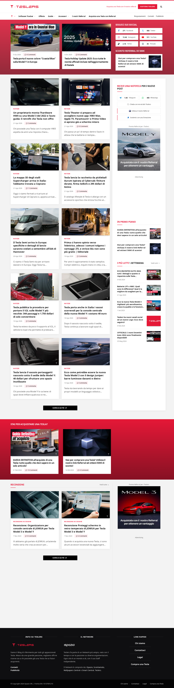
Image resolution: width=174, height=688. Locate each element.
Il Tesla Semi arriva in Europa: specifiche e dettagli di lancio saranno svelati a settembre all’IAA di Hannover (34, 247)
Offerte (42, 16)
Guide (50, 16)
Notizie (16, 109)
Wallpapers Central (72, 670)
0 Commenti (83, 55)
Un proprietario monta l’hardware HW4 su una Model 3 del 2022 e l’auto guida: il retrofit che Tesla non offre (34, 115)
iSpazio (89, 667)
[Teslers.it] (25, 6)
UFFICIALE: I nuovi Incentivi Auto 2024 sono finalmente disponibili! (129, 335)
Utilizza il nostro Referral (140, 111)
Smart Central (88, 670)
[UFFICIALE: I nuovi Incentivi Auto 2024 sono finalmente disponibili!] (154, 336)
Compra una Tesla (140, 664)
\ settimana (130, 263)
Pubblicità (159, 16)
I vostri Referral (78, 16)
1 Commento (32, 188)
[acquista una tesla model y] (139, 149)
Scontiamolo (99, 667)
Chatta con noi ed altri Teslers (140, 104)
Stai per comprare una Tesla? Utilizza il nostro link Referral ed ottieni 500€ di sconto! (132, 62)
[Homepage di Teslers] (13, 16)
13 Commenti (32, 470)
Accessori (62, 16)
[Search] (161, 7)
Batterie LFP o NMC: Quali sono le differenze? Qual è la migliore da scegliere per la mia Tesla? (129, 289)
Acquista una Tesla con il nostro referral (121, 6)
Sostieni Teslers (147, 6)
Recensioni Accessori (22, 521)
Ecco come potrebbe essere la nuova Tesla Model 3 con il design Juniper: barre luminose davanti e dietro (85, 375)
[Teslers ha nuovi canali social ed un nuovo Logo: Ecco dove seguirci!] (154, 321)
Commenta (31, 55)
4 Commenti (82, 536)
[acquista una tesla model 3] (139, 507)
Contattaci (140, 650)
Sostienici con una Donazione (140, 117)
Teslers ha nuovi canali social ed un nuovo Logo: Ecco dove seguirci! (130, 319)
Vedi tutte (103, 484)
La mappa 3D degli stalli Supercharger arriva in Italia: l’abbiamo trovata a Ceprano (29, 180)
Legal (140, 657)
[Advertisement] (139, 197)
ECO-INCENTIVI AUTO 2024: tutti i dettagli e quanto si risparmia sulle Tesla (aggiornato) (129, 273)
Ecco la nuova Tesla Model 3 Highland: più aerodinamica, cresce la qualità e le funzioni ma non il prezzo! (130, 304)
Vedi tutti (154, 263)
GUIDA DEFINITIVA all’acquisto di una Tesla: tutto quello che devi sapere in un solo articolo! (132, 232)
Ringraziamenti (140, 16)
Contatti (151, 16)
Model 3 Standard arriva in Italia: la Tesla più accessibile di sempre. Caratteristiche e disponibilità (34, 61)
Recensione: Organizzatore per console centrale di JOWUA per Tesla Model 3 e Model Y (33, 528)
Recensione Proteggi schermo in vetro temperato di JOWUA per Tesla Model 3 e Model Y (84, 528)
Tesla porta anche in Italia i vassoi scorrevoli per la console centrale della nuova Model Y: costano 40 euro (85, 310)
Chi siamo (140, 643)
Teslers (98, 670)
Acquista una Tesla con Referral (102, 16)
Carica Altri (58, 408)
